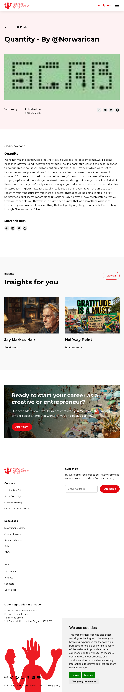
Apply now (104, 5)
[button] (117, 5)
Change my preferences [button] (84, 681)
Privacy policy (53, 685)
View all (111, 275)
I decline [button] (88, 675)
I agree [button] (75, 675)
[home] (16, 5)
